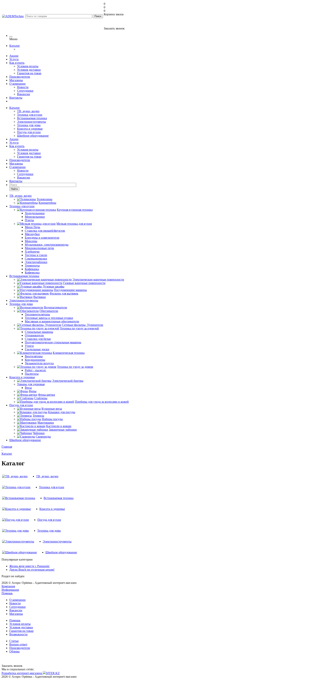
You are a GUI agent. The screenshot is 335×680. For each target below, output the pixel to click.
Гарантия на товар (29, 73)
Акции (13, 55)
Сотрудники (25, 90)
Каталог (14, 45)
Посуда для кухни (29, 132)
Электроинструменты (31, 121)
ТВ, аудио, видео (28, 111)
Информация (10, 589)
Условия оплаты (27, 66)
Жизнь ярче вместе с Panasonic (29, 566)
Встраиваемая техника (32, 118)
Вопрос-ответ (18, 644)
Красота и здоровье (30, 128)
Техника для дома (29, 125)
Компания (8, 586)
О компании (17, 83)
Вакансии (23, 94)
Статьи (14, 641)
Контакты (15, 97)
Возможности (18, 634)
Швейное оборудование (33, 135)
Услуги (14, 59)
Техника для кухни (29, 114)
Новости (22, 87)
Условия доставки (29, 69)
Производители (19, 76)
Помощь (7, 593)
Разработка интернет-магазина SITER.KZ (31, 673)
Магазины (16, 80)
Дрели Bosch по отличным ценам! (31, 569)
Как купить (16, 62)
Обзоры (14, 651)
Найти (14, 188)
